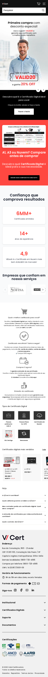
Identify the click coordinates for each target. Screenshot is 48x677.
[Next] (43, 90)
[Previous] (38, 90)
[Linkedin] (33, 590)
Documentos (9, 625)
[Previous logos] (5, 289)
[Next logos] (42, 289)
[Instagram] (15, 590)
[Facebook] (21, 590)
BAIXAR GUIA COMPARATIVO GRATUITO (24, 178)
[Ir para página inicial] (24, 537)
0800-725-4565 (28, 560)
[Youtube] (27, 590)
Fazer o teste (24, 111)
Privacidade (39, 673)
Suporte (6, 617)
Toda (44, 450)
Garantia (5, 673)
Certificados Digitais (13, 610)
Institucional (8, 602)
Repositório (15, 673)
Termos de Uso (27, 673)
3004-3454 (38, 556)
